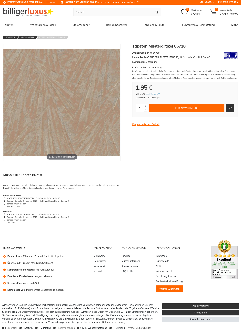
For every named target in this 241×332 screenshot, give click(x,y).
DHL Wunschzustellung (94, 327)
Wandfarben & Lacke (43, 24)
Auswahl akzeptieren (201, 319)
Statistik (28, 327)
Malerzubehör (81, 24)
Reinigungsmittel (116, 24)
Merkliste (98, 271)
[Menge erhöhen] (145, 106)
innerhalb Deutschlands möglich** (36, 289)
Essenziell (12, 327)
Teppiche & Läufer (154, 24)
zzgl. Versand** (153, 94)
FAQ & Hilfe (127, 271)
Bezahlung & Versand (167, 276)
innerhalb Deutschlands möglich (102, 2)
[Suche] (156, 12)
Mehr (234, 24)
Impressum (161, 255)
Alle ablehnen (201, 312)
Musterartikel (27, 37)
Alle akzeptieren (200, 305)
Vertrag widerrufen (169, 288)
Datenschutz (162, 261)
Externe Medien (66, 327)
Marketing (45, 327)
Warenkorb (99, 266)
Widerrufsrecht (164, 271)
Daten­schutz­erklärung (113, 322)
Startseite (10, 37)
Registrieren (100, 261)
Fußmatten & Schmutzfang (198, 24)
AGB (158, 266)
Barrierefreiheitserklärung (169, 281)
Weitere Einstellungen (139, 327)
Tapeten (8, 24)
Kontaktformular (130, 266)
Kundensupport (227, 2)
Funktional (119, 327)
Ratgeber (126, 255)
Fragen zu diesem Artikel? (146, 124)
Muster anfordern (130, 261)
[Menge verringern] (145, 109)
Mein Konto (205, 2)
